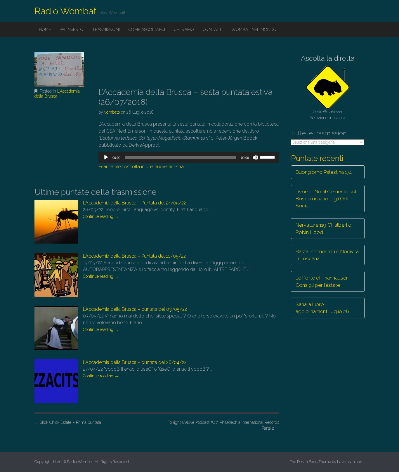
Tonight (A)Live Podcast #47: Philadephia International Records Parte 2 (223, 425)
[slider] (268, 157)
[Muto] (255, 157)
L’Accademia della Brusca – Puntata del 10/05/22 (134, 256)
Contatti (213, 29)
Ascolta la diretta (328, 58)
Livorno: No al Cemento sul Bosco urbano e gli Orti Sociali (326, 199)
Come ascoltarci (147, 29)
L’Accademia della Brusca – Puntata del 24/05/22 (134, 203)
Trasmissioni (106, 29)
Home (45, 29)
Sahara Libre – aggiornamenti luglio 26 (322, 307)
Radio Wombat (65, 11)
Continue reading (101, 216)
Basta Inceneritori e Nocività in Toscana (327, 255)
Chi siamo (184, 29)
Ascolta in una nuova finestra (154, 166)
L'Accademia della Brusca (57, 93)
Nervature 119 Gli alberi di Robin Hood (324, 228)
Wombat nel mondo (254, 29)
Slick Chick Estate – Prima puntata (67, 422)
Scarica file (109, 166)
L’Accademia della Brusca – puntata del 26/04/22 (135, 362)
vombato (112, 112)
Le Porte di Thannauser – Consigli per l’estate (324, 281)
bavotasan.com (350, 461)
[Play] (106, 157)
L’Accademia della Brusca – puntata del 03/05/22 (135, 309)
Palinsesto (72, 29)
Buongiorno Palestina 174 (324, 172)
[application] (188, 157)
